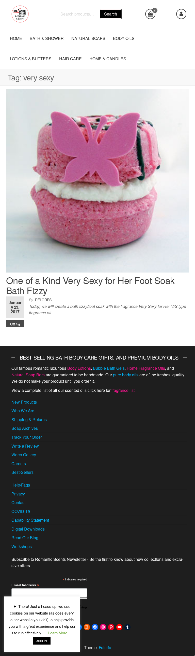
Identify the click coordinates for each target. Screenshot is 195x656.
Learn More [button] (57, 632)
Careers (18, 463)
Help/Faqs (20, 485)
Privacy (18, 494)
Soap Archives (24, 428)
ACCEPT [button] (41, 641)
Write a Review (25, 446)
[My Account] (181, 14)
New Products (24, 402)
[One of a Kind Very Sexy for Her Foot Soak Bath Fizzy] (97, 180)
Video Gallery (23, 455)
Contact (18, 502)
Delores (43, 299)
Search (110, 14)
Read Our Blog (24, 537)
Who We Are (22, 410)
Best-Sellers (22, 472)
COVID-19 (20, 511)
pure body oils (125, 375)
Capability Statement (30, 520)
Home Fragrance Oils (146, 368)
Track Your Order (26, 437)
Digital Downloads (28, 529)
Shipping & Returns (29, 419)
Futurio (105, 647)
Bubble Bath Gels (109, 368)
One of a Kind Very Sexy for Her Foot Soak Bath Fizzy (90, 285)
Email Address (25, 585)
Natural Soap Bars (28, 375)
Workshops (21, 546)
